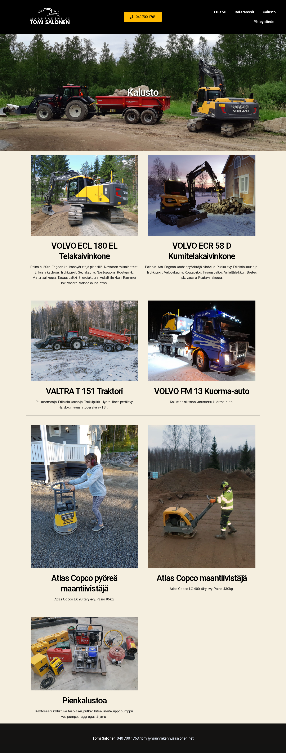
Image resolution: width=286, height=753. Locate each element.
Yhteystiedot (265, 21)
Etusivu (220, 12)
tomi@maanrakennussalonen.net (167, 738)
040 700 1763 (128, 738)
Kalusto (269, 12)
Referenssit (244, 12)
